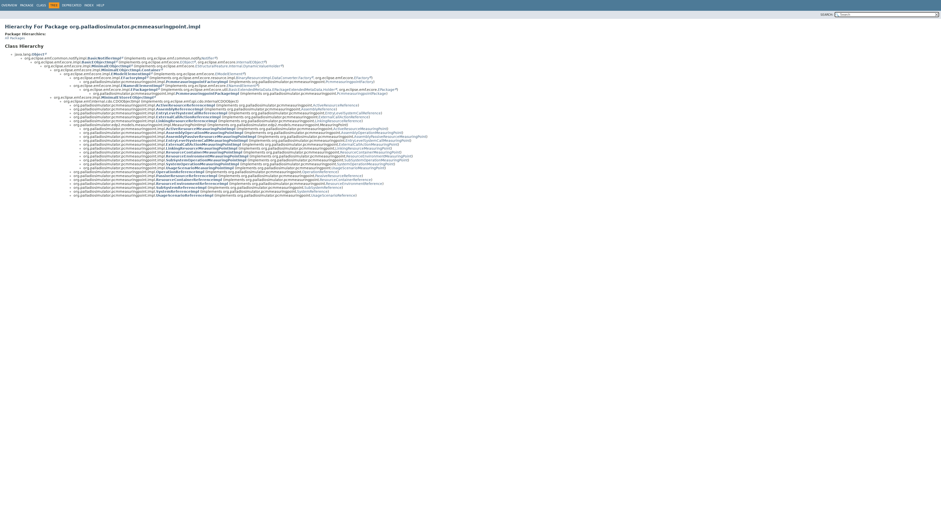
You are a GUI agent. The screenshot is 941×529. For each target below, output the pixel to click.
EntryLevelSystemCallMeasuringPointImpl (207, 141)
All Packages (15, 38)
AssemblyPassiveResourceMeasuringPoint (390, 137)
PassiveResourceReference (338, 176)
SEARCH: (826, 14)
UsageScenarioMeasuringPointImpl (200, 168)
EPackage (386, 90)
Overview (9, 5)
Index (89, 5)
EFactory (361, 78)
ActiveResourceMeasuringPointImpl (200, 129)
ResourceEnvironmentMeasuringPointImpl (207, 156)
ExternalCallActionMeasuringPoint (368, 144)
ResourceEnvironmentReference (354, 184)
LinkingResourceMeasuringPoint (363, 148)
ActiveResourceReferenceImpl (185, 105)
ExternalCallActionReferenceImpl (188, 117)
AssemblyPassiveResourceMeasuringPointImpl (211, 137)
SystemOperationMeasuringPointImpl (202, 164)
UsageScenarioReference (333, 195)
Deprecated (71, 5)
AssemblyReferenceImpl (179, 109)
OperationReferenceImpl (180, 172)
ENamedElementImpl (141, 86)
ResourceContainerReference (345, 180)
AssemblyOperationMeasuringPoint (371, 133)
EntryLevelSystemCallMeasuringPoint (378, 141)
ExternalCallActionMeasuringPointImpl (203, 144)
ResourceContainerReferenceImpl (189, 180)
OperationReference (319, 172)
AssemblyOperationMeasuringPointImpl (204, 133)
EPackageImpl (144, 90)
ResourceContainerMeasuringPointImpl (204, 152)
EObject (187, 62)
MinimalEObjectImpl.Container (131, 70)
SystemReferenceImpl (177, 191)
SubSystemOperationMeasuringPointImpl (206, 160)
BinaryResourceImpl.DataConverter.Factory (273, 78)
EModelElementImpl (130, 74)
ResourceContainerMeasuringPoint (370, 152)
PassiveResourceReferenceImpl (186, 176)
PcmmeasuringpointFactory (349, 82)
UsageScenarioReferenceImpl (184, 195)
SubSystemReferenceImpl (181, 188)
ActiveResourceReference (335, 105)
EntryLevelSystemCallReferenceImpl (191, 113)
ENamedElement (241, 86)
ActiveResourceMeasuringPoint (360, 129)
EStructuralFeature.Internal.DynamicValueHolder (237, 66)
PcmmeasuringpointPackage (361, 94)
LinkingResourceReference (338, 121)
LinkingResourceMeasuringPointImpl (201, 148)
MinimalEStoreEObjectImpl (127, 97)
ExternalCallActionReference (344, 117)
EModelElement (228, 74)
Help (100, 5)
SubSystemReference (323, 188)
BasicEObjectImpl (98, 62)
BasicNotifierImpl (104, 58)
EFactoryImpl (133, 78)
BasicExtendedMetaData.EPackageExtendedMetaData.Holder (282, 90)
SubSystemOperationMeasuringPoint (376, 160)
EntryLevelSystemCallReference (353, 113)
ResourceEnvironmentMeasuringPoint (378, 156)
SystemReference (312, 191)
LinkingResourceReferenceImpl (186, 121)
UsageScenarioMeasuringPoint (358, 168)
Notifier (207, 58)
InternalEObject (249, 62)
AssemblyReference (318, 109)
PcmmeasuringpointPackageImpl (207, 94)
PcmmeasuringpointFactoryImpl (197, 82)
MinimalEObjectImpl (111, 66)
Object (38, 54)
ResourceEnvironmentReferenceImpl (192, 184)
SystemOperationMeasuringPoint (365, 164)
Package (27, 5)
